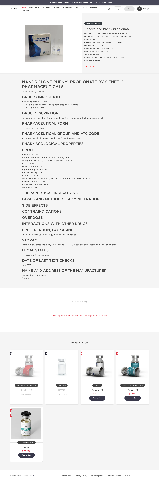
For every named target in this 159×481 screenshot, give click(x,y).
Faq (77, 7)
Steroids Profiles (114, 476)
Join (129, 9)
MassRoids (34, 476)
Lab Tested (46, 7)
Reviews (93, 7)
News (84, 7)
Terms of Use (65, 476)
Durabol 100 (26, 390)
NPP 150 (61, 390)
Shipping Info (97, 476)
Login (118, 9)
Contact (25, 10)
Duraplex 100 (97, 390)
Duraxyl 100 (132, 390)
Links (127, 476)
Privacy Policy (81, 476)
